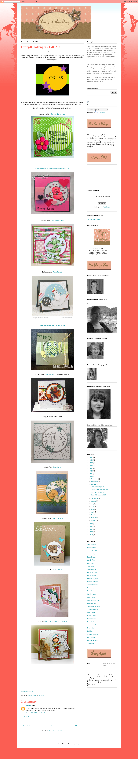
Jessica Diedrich (92, 634)
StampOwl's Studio (58, 220)
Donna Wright (91, 575)
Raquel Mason (91, 557)
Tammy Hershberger (93, 606)
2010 (91, 532)
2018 (91, 465)
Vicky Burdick (91, 569)
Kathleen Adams (92, 640)
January (94, 520)
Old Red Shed (57, 570)
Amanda (28, 705)
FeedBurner (106, 207)
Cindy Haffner (91, 603)
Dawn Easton (91, 619)
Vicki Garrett (91, 612)
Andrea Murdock (92, 585)
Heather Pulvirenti (92, 582)
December (94, 479)
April (93, 512)
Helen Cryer (91, 591)
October (94, 484)
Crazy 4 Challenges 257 (98, 492)
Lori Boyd (90, 631)
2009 (91, 535)
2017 (91, 468)
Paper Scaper (49, 374)
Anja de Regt (91, 554)
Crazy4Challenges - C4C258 (99, 489)
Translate (102, 112)
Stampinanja (57, 467)
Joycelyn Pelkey (92, 609)
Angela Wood (91, 625)
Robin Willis (91, 637)
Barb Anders (91, 563)
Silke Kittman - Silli (93, 600)
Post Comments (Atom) (56, 731)
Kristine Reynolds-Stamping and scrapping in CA (52, 168)
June (93, 506)
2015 (91, 474)
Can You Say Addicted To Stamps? (56, 621)
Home (52, 726)
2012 (91, 526)
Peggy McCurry (92, 572)
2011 (91, 529)
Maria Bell (90, 622)
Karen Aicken (91, 548)
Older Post (78, 726)
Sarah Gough (91, 594)
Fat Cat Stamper (58, 518)
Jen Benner (90, 566)
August (93, 501)
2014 (91, 476)
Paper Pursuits (57, 272)
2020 (91, 460)
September (95, 498)
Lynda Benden (91, 615)
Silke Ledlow (91, 597)
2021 (91, 457)
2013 (91, 523)
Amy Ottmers (91, 544)
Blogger (78, 744)
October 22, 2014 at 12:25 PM (35, 713)
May (92, 509)
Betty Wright (91, 588)
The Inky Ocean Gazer (58, 114)
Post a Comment (29, 717)
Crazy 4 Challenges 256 (98, 495)
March (93, 515)
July (92, 504)
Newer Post (26, 726)
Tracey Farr (91, 643)
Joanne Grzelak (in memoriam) (97, 551)
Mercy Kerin (91, 628)
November (94, 481)
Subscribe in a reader (94, 219)
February (94, 517)
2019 (91, 463)
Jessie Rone (91, 560)
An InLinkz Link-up (27, 691)
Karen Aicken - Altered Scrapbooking (52, 325)
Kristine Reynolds (92, 578)
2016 (91, 471)
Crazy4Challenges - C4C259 (99, 487)
